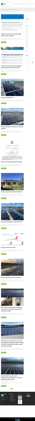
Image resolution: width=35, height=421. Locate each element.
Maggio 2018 (26, 40)
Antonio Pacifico (3, 68)
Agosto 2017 (26, 47)
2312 (10, 380)
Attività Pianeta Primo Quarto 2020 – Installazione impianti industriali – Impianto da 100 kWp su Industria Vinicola (11, 377)
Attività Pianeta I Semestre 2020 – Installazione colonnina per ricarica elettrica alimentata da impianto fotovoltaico (11, 309)
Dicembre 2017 (26, 42)
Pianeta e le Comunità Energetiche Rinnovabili (11, 161)
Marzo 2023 (26, 31)
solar (26, 52)
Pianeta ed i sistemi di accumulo (8, 247)
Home (25, 9)
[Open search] (31, 0)
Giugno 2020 (26, 33)
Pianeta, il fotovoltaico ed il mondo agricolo (11, 277)
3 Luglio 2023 (7, 68)
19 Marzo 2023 (7, 129)
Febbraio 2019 (26, 38)
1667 (10, 248)
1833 (10, 98)
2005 (10, 129)
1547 (10, 278)
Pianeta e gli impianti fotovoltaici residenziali (11, 191)
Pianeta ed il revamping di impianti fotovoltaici (11, 221)
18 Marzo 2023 (7, 278)
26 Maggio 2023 (7, 98)
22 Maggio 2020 (7, 380)
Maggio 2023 (26, 29)
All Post (27, 9)
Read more (3, 103)
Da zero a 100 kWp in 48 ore (7, 97)
